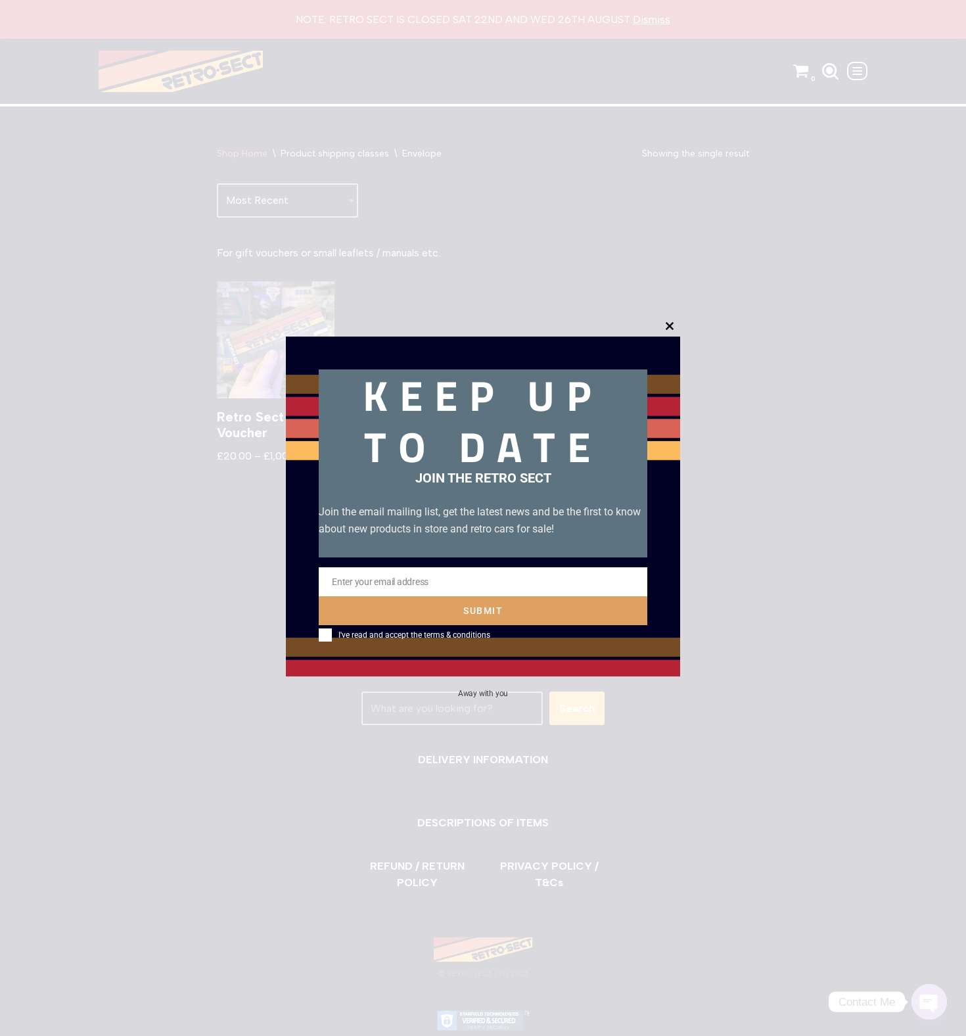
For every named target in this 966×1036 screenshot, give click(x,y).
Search (577, 708)
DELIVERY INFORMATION (483, 759)
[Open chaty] (929, 1002)
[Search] (830, 71)
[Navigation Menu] (857, 71)
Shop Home (242, 153)
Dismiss (651, 19)
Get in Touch (533, 656)
